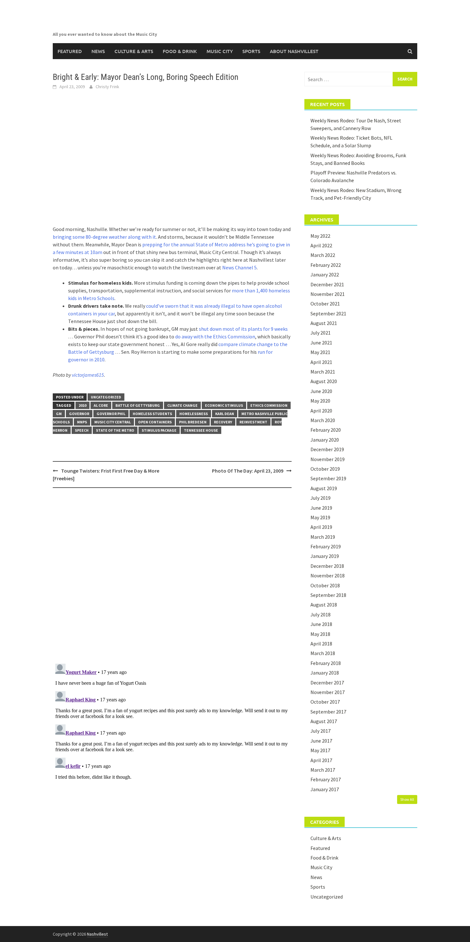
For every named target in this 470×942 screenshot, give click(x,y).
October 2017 (325, 702)
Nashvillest (97, 934)
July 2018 (320, 614)
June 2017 (321, 740)
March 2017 (322, 770)
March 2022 (322, 255)
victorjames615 (88, 375)
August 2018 (323, 604)
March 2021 (322, 371)
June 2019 (321, 508)
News (98, 51)
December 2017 (327, 682)
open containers (155, 422)
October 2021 (325, 303)
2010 (82, 405)
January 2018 (324, 672)
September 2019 (328, 478)
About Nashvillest (294, 51)
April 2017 (321, 760)
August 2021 (323, 323)
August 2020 (323, 381)
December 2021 (327, 284)
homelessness (193, 413)
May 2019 (320, 517)
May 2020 (320, 401)
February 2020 (325, 430)
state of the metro (115, 430)
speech (82, 430)
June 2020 (321, 391)
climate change (182, 405)
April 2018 (321, 643)
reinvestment (253, 422)
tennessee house (201, 430)
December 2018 (327, 566)
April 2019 (321, 527)
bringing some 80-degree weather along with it (104, 237)
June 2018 (321, 624)
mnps (82, 422)
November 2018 (327, 575)
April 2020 (321, 410)
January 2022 (324, 274)
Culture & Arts (133, 51)
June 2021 (321, 342)
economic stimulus (224, 405)
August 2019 (323, 488)
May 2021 (320, 352)
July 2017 (320, 731)
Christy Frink (107, 86)
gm (59, 413)
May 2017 (320, 750)
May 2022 (320, 236)
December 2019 (327, 449)
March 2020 (322, 420)
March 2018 (322, 653)
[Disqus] (172, 575)
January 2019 (324, 556)
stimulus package (159, 430)
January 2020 (324, 439)
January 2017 (324, 789)
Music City (220, 51)
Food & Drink (180, 51)
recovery (223, 422)
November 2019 (327, 459)
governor (79, 413)
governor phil (111, 413)
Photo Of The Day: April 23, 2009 (247, 470)
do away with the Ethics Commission (215, 336)
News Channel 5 (239, 267)
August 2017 (323, 721)
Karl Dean (224, 413)
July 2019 (320, 498)
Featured (70, 51)
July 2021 (320, 332)
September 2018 (328, 595)
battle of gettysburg (137, 405)
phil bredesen (193, 422)
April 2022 (321, 245)
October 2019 (325, 469)
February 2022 (325, 265)
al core (101, 405)
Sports (251, 51)
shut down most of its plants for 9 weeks (243, 329)
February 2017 (325, 779)
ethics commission (268, 405)
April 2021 (321, 362)
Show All (407, 799)
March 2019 (322, 537)
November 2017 (327, 692)
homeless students (152, 413)
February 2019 (325, 546)
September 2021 (328, 313)
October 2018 (325, 585)
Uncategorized (106, 397)
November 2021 (327, 294)
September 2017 (328, 711)
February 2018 (325, 663)
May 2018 (320, 634)
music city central (112, 422)
